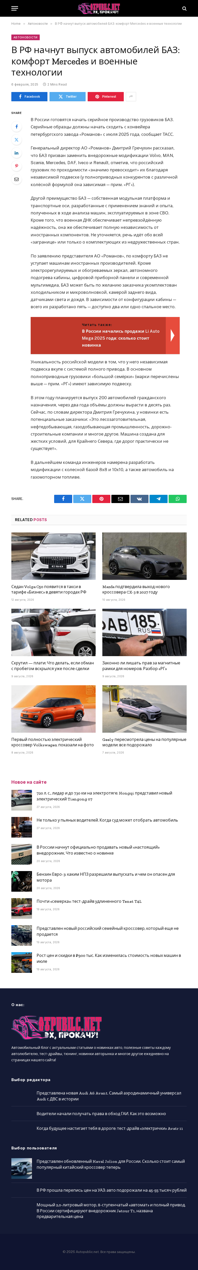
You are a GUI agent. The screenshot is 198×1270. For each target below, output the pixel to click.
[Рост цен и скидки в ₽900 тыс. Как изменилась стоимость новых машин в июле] (21, 962)
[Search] (184, 8)
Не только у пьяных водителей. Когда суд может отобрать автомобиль (107, 820)
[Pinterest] (16, 166)
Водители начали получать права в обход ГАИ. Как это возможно (101, 1113)
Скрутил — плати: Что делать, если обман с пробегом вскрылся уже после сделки (52, 666)
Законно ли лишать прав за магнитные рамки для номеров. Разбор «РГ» (141, 666)
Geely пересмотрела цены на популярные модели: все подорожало (144, 742)
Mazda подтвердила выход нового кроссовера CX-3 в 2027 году (136, 589)
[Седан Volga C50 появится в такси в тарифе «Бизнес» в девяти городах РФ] (53, 556)
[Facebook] (16, 126)
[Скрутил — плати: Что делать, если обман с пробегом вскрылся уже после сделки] (53, 632)
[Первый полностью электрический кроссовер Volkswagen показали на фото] (53, 709)
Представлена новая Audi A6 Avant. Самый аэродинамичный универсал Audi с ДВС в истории (109, 1096)
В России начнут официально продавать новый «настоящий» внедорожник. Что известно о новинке (98, 850)
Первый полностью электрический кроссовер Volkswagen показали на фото (52, 742)
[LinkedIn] (16, 153)
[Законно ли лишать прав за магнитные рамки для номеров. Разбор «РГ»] (144, 632)
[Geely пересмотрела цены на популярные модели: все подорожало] (144, 709)
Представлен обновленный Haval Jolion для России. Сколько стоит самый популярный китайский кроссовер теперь (111, 1164)
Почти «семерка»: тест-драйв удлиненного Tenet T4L (89, 901)
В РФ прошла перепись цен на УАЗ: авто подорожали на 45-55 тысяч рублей (112, 1190)
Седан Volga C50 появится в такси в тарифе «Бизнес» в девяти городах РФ (48, 589)
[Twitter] (16, 140)
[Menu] (14, 8)
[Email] (16, 179)
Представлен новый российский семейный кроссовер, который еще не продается (108, 931)
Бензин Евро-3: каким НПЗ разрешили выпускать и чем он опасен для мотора (106, 877)
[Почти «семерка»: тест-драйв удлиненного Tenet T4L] (21, 908)
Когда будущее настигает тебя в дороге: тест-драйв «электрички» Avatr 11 (110, 1128)
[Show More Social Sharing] (131, 96)
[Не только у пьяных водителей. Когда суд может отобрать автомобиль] (21, 827)
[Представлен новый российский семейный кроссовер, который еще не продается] (21, 935)
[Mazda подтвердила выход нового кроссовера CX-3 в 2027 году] (144, 556)
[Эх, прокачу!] (99, 8)
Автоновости (25, 37)
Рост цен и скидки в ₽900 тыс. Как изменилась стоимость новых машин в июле (109, 958)
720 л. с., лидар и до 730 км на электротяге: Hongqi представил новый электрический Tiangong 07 (104, 796)
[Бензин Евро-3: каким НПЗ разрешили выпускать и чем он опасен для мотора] (21, 881)
